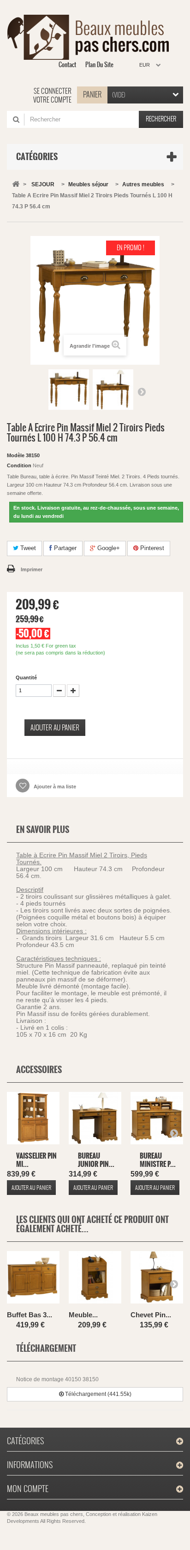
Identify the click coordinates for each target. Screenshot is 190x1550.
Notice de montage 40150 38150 (57, 1379)
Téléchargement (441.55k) (97, 1394)
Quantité (26, 677)
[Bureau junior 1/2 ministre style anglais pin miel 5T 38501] (95, 1119)
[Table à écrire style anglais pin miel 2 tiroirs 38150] (68, 389)
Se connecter (52, 91)
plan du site (99, 64)
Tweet (27, 548)
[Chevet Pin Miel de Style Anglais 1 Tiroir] (157, 1278)
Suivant (141, 391)
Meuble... (83, 1315)
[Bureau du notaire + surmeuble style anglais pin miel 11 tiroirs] (157, 1119)
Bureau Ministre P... (158, 1159)
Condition (19, 465)
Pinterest (151, 548)
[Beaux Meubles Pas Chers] (91, 37)
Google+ (107, 548)
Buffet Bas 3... (29, 1315)
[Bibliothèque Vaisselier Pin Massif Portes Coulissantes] (33, 1119)
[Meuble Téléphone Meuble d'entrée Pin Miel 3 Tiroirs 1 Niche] (95, 1278)
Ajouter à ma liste (54, 786)
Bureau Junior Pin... (96, 1159)
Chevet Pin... (151, 1315)
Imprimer (31, 569)
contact (67, 64)
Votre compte (52, 100)
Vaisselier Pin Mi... (36, 1159)
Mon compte (27, 1488)
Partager (64, 548)
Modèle (15, 455)
